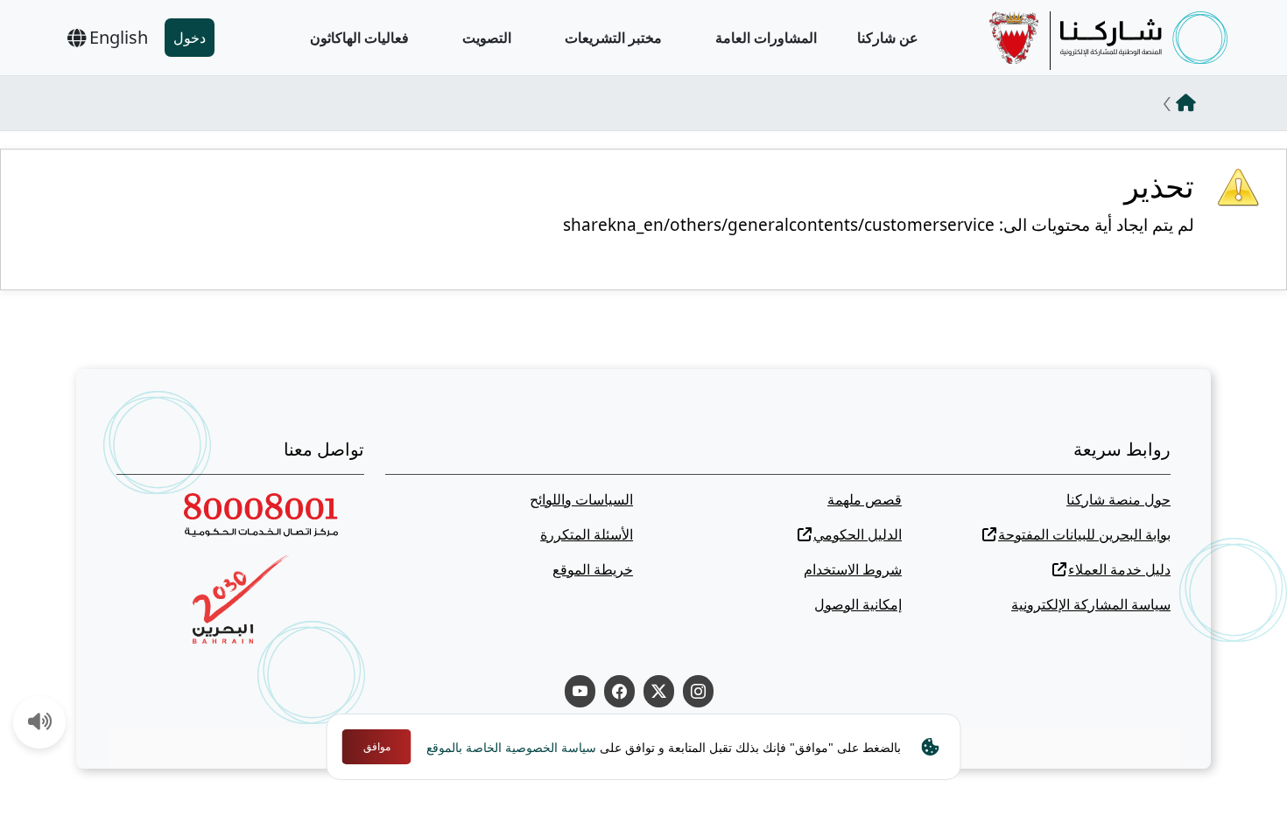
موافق (376, 746)
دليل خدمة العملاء (1119, 569)
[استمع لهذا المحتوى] (40, 723)
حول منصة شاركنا (1118, 499)
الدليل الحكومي (857, 534)
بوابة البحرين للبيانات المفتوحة (1084, 534)
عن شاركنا (887, 37)
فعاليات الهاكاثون (359, 37)
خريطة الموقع (592, 569)
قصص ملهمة (864, 499)
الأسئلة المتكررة (586, 534)
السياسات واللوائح (581, 499)
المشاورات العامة (766, 37)
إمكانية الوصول (858, 604)
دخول (189, 37)
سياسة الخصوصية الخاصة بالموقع (511, 747)
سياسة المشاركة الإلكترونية (1091, 604)
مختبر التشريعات (613, 37)
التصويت (486, 37)
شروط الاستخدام (853, 569)
